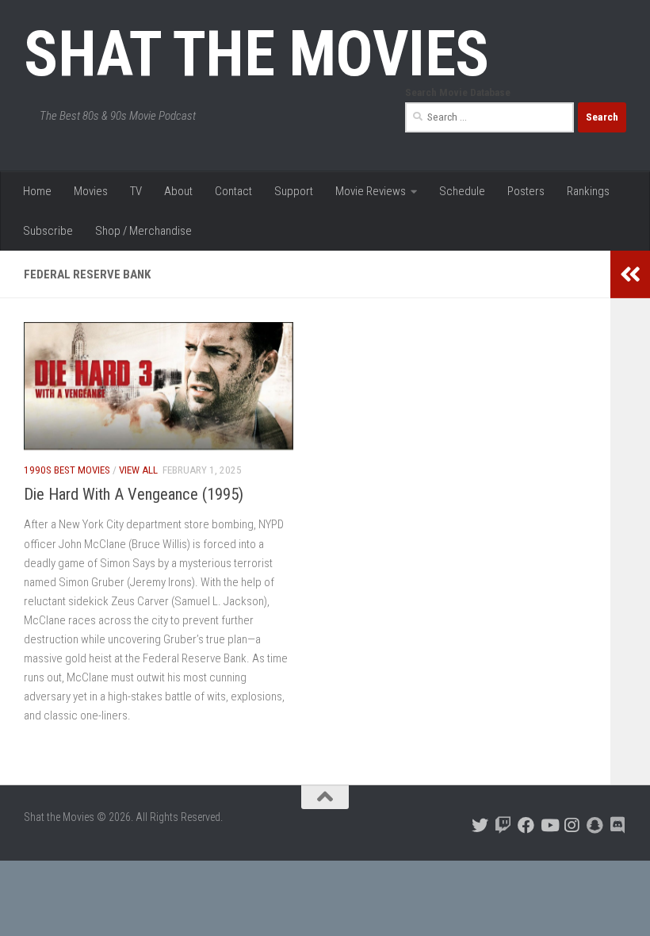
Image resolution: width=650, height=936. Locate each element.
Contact (233, 191)
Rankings (588, 191)
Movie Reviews (370, 191)
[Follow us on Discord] (618, 825)
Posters (526, 191)
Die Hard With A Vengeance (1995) (133, 494)
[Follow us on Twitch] (503, 825)
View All (138, 470)
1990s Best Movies (67, 470)
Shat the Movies (256, 54)
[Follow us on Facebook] (526, 825)
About (178, 191)
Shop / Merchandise (143, 231)
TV (136, 191)
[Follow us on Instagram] (572, 825)
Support (293, 191)
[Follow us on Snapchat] (595, 825)
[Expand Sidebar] (630, 274)
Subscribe (48, 231)
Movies (91, 191)
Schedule (462, 191)
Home (37, 191)
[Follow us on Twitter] (480, 825)
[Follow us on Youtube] (549, 825)
